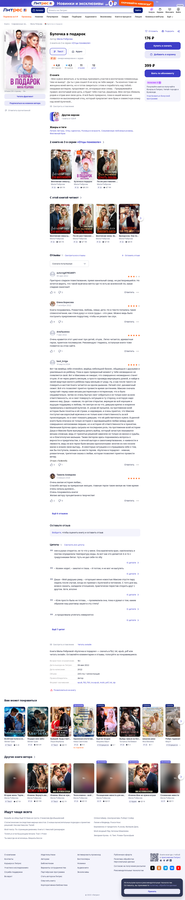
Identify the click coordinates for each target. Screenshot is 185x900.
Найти (138, 10)
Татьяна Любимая (128, 741)
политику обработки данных (163, 885)
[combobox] (90, 10)
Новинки (39, 16)
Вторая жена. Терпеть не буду (14, 795)
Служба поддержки (13, 872)
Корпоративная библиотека (54, 885)
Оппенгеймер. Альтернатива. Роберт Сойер (114, 818)
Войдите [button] (56, 532)
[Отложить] (69, 152)
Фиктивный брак (58, 133)
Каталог (40, 10)
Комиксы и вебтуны (154, 16)
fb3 (88, 682)
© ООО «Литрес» (92, 895)
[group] (95, 274)
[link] (91, 273)
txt (111, 682)
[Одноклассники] (159, 868)
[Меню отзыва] (138, 292)
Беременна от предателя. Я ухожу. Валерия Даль (116, 827)
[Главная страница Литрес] (15, 10)
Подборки (77, 16)
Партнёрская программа (53, 872)
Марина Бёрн (102, 741)
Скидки (65, 16)
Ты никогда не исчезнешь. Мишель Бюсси (23, 838)
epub (80, 682)
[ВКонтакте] (172, 868)
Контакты (8, 859)
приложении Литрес (170, 857)
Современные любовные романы (117, 131)
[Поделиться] (179, 31)
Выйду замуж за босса (129, 739)
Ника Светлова (80, 741)
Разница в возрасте (90, 131)
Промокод (26, 16)
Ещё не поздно (103, 739)
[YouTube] (178, 868)
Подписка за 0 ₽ (10, 16)
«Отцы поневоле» (81, 43)
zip (114, 682)
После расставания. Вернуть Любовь (107, 181)
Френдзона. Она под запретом (129, 236)
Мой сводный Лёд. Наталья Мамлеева (111, 831)
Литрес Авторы (57, 131)
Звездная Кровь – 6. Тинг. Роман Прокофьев (114, 835)
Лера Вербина (57, 741)
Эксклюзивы (105, 16)
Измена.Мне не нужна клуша (142, 795)
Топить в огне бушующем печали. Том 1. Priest (25, 834)
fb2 (84, 682)
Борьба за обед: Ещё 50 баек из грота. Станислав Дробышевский (34, 818)
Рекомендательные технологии (129, 870)
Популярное (52, 16)
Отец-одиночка (73, 131)
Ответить (129, 292)
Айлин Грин (9, 741)
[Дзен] (152, 868)
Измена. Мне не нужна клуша (60, 795)
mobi (102, 682)
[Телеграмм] (165, 868)
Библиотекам (47, 863)
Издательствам (48, 854)
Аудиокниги (91, 16)
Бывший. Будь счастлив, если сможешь (60, 739)
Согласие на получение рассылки (130, 866)
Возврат (8, 876)
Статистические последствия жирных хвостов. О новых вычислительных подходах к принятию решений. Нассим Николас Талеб (47, 823)
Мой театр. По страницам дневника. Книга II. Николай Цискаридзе (34, 829)
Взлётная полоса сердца (14, 739)
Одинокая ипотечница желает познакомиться (83, 739)
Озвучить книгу (48, 881)
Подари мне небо (35, 739)
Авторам (45, 859)
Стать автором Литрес (51, 876)
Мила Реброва (58, 184)
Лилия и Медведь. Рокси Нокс (107, 822)
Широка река (148, 739)
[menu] (69, 263)
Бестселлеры (83, 859)
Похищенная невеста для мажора (111, 795)
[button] (25, 96)
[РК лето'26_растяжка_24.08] (92, 3)
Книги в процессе (123, 16)
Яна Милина (148, 741)
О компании (10, 854)
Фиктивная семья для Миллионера (61, 181)
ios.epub (95, 682)
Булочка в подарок (83, 181)
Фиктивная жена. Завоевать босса (106, 236)
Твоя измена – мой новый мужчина (83, 795)
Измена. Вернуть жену (37, 795)
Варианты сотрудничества (53, 867)
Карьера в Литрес (12, 863)
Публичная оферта (123, 854)
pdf (107, 682)
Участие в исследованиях (16, 867)
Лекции (138, 16)
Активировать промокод (89, 854)
